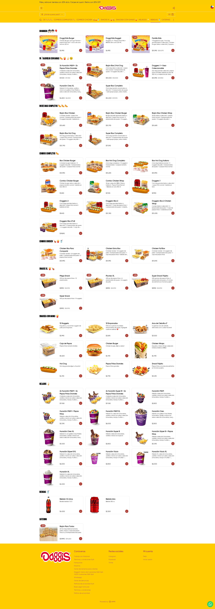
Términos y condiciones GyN (84, 559)
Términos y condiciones (82, 590)
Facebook (112, 559)
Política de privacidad (82, 593)
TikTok (111, 562)
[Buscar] (40, 20)
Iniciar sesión (147, 559)
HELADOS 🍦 (144, 20)
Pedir (145, 556)
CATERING (166, 20)
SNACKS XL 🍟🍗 (108, 20)
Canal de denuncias (81, 580)
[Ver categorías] (174, 20)
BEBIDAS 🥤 (155, 20)
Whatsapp (78, 577)
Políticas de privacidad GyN (84, 584)
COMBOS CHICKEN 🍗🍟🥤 (87, 20)
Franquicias (78, 562)
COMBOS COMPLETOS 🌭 (64, 20)
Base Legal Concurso (81, 587)
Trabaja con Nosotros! (82, 556)
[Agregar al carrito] (80, 50)
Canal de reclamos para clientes (86, 569)
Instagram (112, 556)
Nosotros (77, 566)
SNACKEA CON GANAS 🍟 (126, 20)
